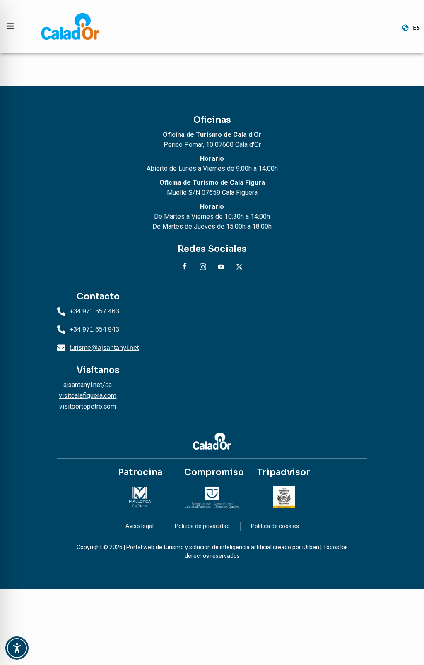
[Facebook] (184, 267)
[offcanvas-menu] (10, 26)
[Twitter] (239, 267)
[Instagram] (203, 267)
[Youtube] (221, 267)
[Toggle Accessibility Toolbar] (17, 648)
